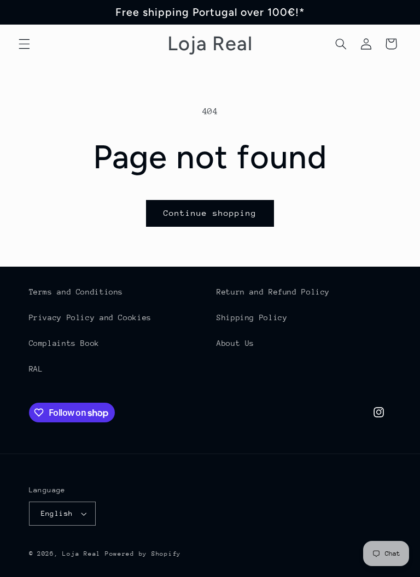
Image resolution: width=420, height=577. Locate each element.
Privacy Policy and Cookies (90, 317)
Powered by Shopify (143, 553)
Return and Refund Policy (273, 291)
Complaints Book (64, 343)
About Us (235, 343)
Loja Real (81, 553)
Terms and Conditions (76, 291)
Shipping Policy (252, 317)
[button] (24, 43)
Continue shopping (210, 212)
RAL (36, 368)
